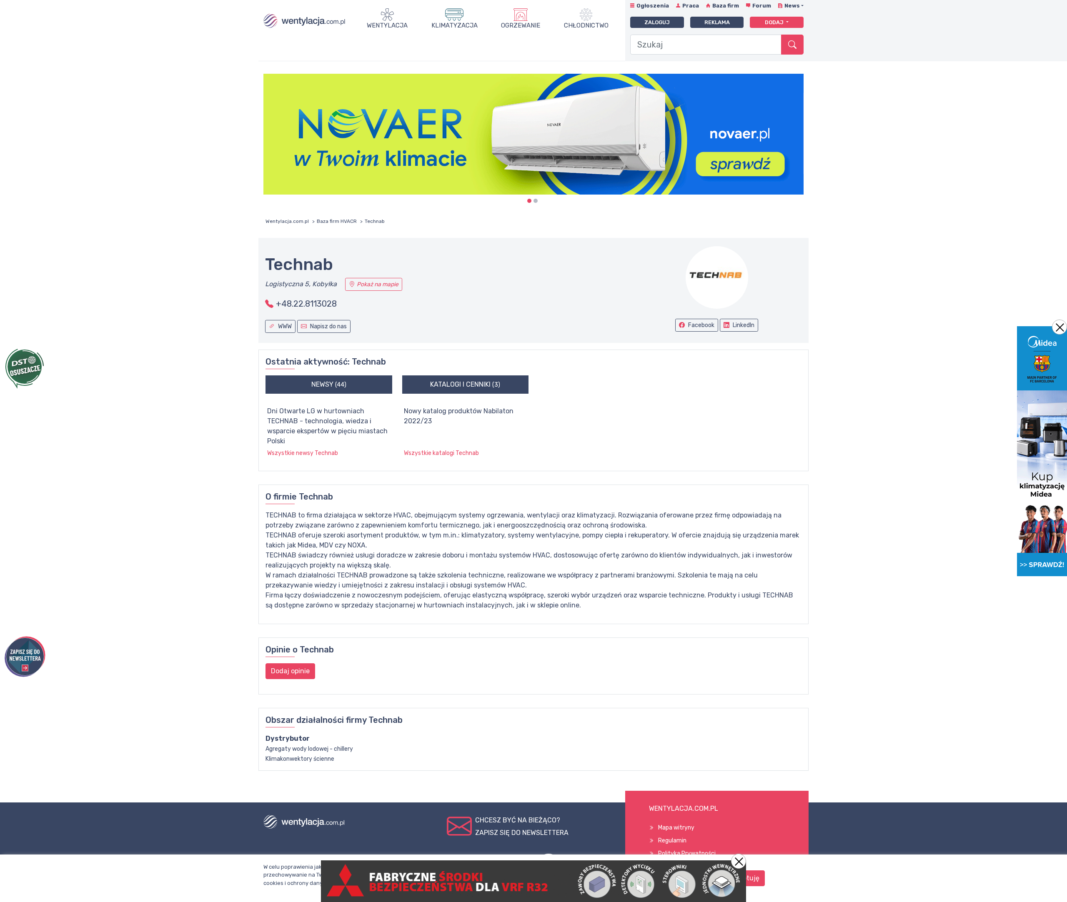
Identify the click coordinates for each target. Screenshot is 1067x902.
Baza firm (725, 5)
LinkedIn (742, 325)
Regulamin (672, 840)
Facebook (700, 325)
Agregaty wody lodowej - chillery (309, 748)
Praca (690, 5)
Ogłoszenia (652, 5)
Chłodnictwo (586, 25)
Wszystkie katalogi (441, 453)
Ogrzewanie (520, 25)
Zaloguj (657, 22)
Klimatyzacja (454, 25)
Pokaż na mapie (377, 284)
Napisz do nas (328, 326)
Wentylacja (387, 25)
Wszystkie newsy (302, 453)
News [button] (792, 5)
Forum (761, 5)
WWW (284, 326)
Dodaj (775, 22)
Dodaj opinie (290, 671)
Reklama (717, 22)
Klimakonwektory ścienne (299, 758)
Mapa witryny (676, 827)
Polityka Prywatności (687, 853)
